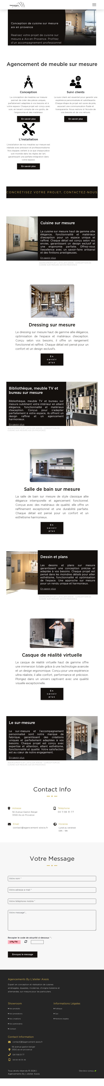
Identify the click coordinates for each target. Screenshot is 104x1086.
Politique (58, 1009)
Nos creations (15, 1019)
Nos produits (14, 1009)
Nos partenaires (15, 1024)
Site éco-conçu (86, 1071)
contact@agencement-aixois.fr (30, 828)
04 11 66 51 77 (66, 812)
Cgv (56, 1014)
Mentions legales (61, 1019)
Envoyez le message (22, 954)
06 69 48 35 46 (19, 1060)
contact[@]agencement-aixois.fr (28, 1042)
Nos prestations (15, 1014)
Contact (12, 1029)
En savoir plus (28, 119)
